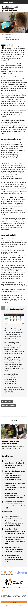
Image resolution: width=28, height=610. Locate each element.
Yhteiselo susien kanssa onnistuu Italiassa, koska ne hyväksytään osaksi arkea (14, 549)
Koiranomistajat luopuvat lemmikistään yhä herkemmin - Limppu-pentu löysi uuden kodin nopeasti (15, 464)
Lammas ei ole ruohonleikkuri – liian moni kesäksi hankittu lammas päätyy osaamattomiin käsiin (15, 505)
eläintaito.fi (6, 401)
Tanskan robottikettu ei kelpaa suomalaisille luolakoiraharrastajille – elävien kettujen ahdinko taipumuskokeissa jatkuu (15, 475)
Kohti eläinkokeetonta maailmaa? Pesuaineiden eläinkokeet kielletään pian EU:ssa (14, 559)
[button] (3, 590)
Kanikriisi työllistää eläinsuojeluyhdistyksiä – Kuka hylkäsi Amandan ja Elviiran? (15, 496)
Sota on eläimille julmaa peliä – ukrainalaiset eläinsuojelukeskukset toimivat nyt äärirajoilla (15, 486)
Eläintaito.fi (14, 47)
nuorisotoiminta (8, 406)
